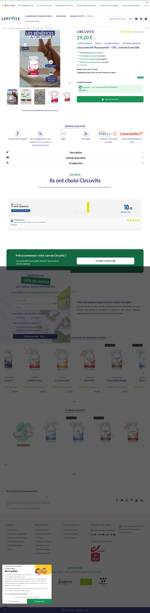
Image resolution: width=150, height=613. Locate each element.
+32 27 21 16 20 (46, 5)
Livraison (39, 538)
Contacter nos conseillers (108, 5)
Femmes (98, 43)
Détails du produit (75, 157)
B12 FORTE (130, 380)
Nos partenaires (70, 538)
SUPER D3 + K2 (75, 380)
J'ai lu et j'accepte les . (24, 508)
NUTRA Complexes (85, 43)
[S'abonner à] (47, 497)
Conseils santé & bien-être (86, 5)
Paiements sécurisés (44, 541)
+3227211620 (95, 572)
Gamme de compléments (17, 534)
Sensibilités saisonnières (132, 43)
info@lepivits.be (27, 5)
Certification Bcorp (15, 545)
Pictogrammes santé (16, 541)
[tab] (75, 152)
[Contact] (136, 18)
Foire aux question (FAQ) (131, 5)
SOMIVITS (47, 380)
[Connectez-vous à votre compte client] (141, 18)
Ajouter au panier (112, 99)
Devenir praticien (71, 530)
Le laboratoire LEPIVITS (64, 5)
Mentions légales (42, 549)
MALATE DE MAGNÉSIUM (20, 381)
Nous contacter (42, 530)
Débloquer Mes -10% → (35, 336)
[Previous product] (146, 28)
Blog (10, 549)
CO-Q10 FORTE (102, 380)
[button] (33, 21)
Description (75, 152)
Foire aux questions (43, 534)
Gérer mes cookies (43, 553)
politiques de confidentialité (31, 508)
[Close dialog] (68, 272)
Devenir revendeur (71, 534)
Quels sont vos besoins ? (17, 538)
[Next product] (147, 28)
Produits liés (75, 163)
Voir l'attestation (20, 211)
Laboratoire (12, 530)
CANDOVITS (20, 453)
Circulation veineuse (111, 43)
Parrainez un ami (42, 545)
